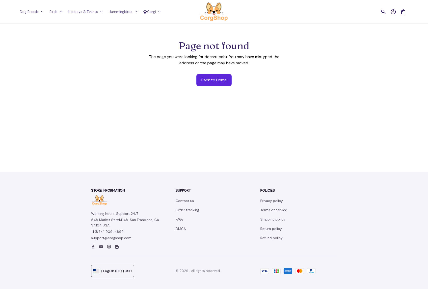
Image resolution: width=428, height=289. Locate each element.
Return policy (271, 228)
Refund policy (271, 238)
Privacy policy (271, 201)
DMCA (181, 228)
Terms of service (273, 210)
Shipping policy (272, 219)
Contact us (185, 201)
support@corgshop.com (111, 238)
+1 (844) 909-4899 (107, 231)
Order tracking (187, 210)
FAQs (180, 219)
